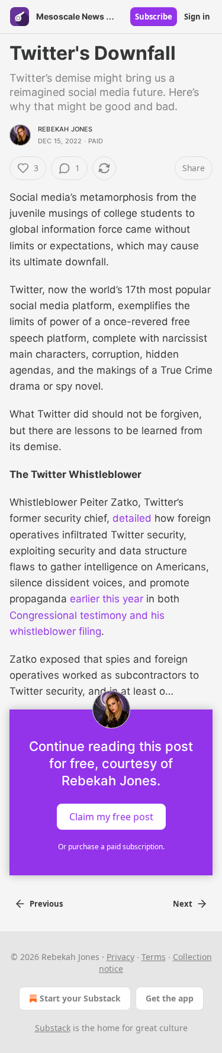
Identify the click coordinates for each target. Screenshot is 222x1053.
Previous (46, 903)
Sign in (197, 16)
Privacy (120, 956)
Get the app (170, 998)
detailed (131, 518)
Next (182, 903)
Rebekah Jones (65, 129)
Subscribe (153, 16)
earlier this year (106, 599)
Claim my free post (111, 816)
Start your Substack (80, 998)
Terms (153, 956)
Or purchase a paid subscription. (111, 847)
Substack (52, 1027)
